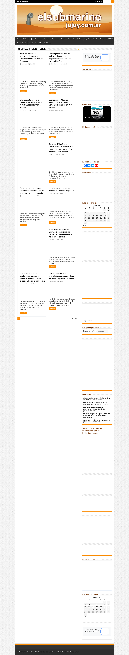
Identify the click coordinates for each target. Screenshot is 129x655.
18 (89, 218)
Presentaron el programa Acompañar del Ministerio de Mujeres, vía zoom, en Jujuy (32, 190)
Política (25, 39)
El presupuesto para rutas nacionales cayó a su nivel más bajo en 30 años (95, 403)
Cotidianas (47, 43)
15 (105, 215)
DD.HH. (110, 39)
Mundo (31, 43)
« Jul (85, 225)
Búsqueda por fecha (90, 331)
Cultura (79, 39)
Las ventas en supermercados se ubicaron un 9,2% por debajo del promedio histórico (94, 409)
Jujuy (31, 39)
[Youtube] (101, 2)
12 (93, 215)
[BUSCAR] (112, 1)
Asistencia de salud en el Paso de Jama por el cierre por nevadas (96, 421)
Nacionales (55, 39)
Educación (71, 39)
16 (108, 215)
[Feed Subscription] (79, 49)
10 (85, 215)
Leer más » (23, 91)
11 (89, 215)
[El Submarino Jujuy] (64, 19)
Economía (38, 39)
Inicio (19, 39)
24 (85, 220)
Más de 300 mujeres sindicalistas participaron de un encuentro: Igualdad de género (61, 275)
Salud (95, 39)
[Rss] (96, 2)
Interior (63, 39)
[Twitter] (99, 2)
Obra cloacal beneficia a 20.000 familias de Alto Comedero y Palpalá (96, 399)
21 (101, 218)
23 (108, 218)
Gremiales (47, 39)
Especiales (38, 43)
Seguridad (87, 39)
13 (97, 215)
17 (85, 218)
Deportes (103, 39)
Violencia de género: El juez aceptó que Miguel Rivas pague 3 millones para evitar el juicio (96, 415)
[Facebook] (97, 2)
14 (101, 215)
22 (105, 218)
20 (97, 218)
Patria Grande (22, 43)
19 (93, 218)
